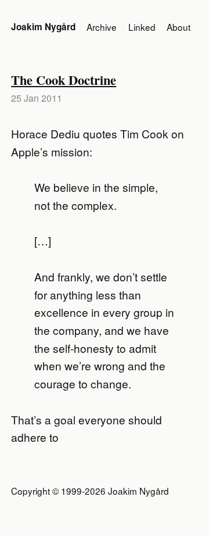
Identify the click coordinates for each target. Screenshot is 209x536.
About (178, 26)
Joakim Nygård (43, 26)
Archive (102, 26)
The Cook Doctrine (63, 80)
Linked (142, 26)
